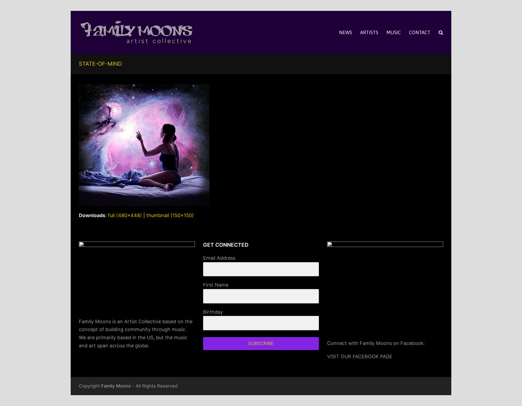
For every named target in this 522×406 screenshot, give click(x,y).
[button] (440, 32)
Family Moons (116, 386)
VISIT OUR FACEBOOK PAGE (359, 356)
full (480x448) (125, 215)
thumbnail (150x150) (170, 215)
